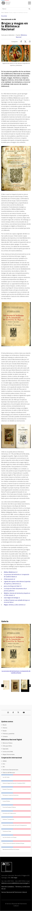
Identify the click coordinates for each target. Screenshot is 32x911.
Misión (4, 725)
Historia (5, 728)
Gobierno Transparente (8, 819)
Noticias (6, 12)
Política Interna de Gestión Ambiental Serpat (13, 843)
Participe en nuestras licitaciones (10, 795)
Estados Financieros (7, 789)
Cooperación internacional (11, 758)
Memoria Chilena (7, 743)
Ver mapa (14, 878)
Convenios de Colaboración (9, 813)
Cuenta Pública (6, 801)
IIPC (4, 767)
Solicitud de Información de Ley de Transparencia (15, 825)
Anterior (2, 649)
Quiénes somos (7, 721)
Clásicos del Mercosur (9, 772)
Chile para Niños (7, 746)
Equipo (5, 730)
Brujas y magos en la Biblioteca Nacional (14, 26)
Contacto (5, 736)
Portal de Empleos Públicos (9, 807)
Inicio (2, 12)
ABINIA (5, 761)
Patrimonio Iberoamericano (10, 769)
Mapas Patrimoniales (9, 754)
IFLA (4, 764)
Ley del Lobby (6, 777)
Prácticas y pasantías (8, 733)
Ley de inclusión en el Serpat (9, 837)
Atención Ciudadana (7, 887)
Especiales (5, 749)
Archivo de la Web (8, 751)
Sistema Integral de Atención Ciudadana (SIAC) (14, 783)
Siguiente (29, 649)
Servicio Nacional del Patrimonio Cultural (14, 892)
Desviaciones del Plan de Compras (11, 849)
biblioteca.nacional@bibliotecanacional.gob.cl (15, 883)
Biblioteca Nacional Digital (11, 739)
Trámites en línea (7, 831)
